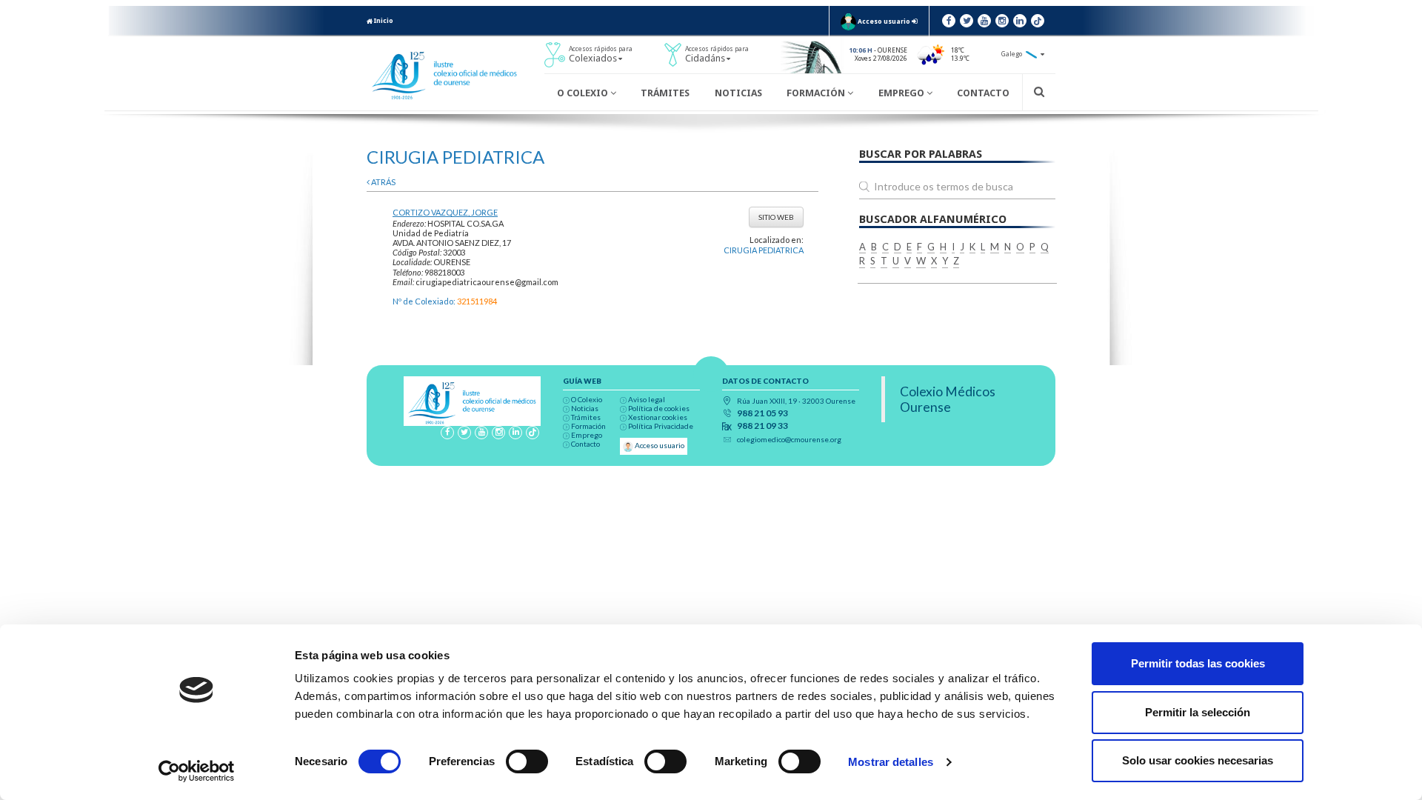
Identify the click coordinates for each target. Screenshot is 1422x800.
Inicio (383, 20)
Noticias (738, 93)
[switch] (527, 761)
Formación (817, 93)
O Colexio (583, 93)
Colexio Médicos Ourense (947, 399)
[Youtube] (984, 20)
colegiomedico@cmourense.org (789, 439)
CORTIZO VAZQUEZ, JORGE (445, 212)
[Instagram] (1002, 20)
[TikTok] (1037, 20)
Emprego (902, 93)
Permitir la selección (1197, 712)
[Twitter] (966, 20)
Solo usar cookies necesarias (1197, 760)
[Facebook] (948, 20)
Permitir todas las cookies (1198, 663)
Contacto (983, 93)
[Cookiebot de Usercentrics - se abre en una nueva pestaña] (196, 771)
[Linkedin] (1020, 20)
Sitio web (776, 217)
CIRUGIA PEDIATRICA (764, 250)
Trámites (665, 93)
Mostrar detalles (890, 762)
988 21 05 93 (762, 413)
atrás (382, 182)
